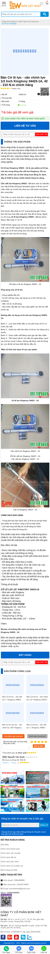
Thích (13, 763)
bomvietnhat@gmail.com (19, 888)
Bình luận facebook (37, 736)
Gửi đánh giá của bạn (13, 736)
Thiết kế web (25, 943)
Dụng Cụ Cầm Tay (18, 22)
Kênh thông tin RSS (9, 870)
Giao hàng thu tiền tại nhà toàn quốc (25, 119)
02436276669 (22, 884)
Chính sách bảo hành (10, 861)
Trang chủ (5, 22)
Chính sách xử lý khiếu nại (12, 866)
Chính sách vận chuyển (11, 853)
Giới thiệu (5, 845)
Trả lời (5, 763)
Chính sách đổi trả (8, 857)
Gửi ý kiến (38, 746)
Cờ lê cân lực (32, 22)
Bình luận (16, 88)
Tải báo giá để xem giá (17, 112)
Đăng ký (44, 825)
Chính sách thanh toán (10, 849)
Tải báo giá (44, 94)
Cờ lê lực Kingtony (9, 24)
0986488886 (19, 880)
